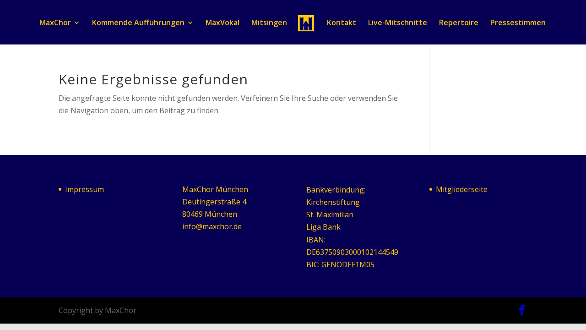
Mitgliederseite (462, 189)
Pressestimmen (518, 23)
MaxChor (55, 23)
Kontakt (341, 23)
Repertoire (458, 23)
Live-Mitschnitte (397, 23)
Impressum (84, 189)
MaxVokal (222, 23)
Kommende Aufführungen (138, 23)
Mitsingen (269, 23)
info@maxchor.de (212, 226)
